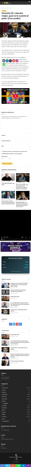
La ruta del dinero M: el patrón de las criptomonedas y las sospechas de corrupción (20, 304)
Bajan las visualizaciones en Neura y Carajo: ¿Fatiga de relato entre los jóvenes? (20, 355)
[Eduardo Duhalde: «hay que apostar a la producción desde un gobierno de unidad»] (22, 177)
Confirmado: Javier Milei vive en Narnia (19, 310)
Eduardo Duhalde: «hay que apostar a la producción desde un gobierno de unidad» (22, 187)
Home (3, 8)
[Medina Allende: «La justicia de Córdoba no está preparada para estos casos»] (22, 195)
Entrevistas (8, 8)
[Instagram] (20, 324)
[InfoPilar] (6, 3)
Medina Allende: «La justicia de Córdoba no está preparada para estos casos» (22, 204)
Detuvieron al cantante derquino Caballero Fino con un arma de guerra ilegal (19, 285)
